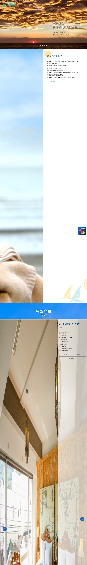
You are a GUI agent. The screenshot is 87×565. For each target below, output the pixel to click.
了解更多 (52, 81)
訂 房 (65, 354)
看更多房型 (72, 358)
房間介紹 (79, 354)
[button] (40, 46)
